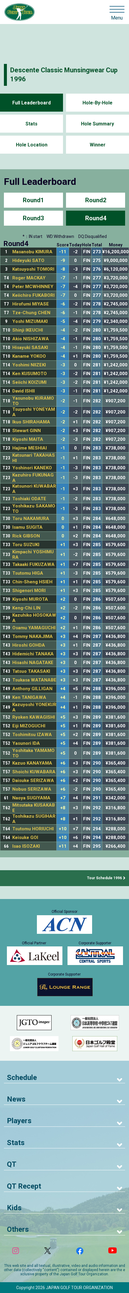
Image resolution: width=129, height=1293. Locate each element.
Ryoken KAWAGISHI (33, 717)
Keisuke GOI (25, 837)
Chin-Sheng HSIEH (32, 582)
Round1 (33, 200)
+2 (62, 599)
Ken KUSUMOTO (29, 373)
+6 (62, 763)
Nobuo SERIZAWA (31, 789)
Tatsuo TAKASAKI (31, 671)
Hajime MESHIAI (29, 448)
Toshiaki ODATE (29, 498)
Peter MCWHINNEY (32, 286)
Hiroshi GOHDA (28, 645)
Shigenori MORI (29, 590)
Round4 (95, 218)
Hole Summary (97, 124)
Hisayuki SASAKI (30, 347)
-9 (63, 260)
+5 (62, 717)
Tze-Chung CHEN (31, 312)
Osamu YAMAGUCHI (34, 627)
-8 (63, 269)
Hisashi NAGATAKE (32, 662)
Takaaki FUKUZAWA (33, 564)
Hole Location (31, 145)
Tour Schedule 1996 (104, 878)
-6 (63, 304)
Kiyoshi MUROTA (30, 599)
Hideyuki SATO (28, 260)
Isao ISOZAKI (26, 846)
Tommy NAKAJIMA (32, 636)
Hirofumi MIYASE (30, 304)
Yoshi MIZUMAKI (30, 321)
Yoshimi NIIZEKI (29, 365)
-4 (63, 330)
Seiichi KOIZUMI (29, 382)
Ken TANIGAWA (29, 697)
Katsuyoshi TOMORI (33, 269)
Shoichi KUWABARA (34, 771)
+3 (62, 636)
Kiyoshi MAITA (27, 439)
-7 (63, 278)
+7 (62, 798)
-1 (63, 448)
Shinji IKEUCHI (27, 330)
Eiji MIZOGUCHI (28, 726)
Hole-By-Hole (97, 103)
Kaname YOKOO (29, 356)
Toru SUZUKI (25, 544)
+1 (62, 544)
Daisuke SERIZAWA (33, 780)
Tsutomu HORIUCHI (33, 828)
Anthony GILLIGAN (32, 688)
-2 (63, 401)
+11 (63, 846)
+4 (62, 688)
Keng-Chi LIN (26, 608)
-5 (63, 321)
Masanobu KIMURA (32, 251)
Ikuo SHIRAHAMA (31, 422)
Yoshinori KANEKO (32, 468)
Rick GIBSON (26, 536)
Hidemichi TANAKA (33, 654)
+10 (63, 828)
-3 (63, 365)
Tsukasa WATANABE (34, 680)
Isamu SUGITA (27, 527)
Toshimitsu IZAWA (32, 734)
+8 (62, 807)
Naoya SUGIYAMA (31, 798)
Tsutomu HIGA (27, 573)
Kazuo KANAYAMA (32, 763)
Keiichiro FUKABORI (33, 295)
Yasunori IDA (26, 743)
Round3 (33, 218)
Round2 (95, 200)
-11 (62, 251)
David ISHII (23, 391)
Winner (98, 145)
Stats (32, 124)
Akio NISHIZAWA (30, 338)
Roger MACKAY (29, 278)
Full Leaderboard (31, 103)
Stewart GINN (26, 430)
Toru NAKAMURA (30, 518)
